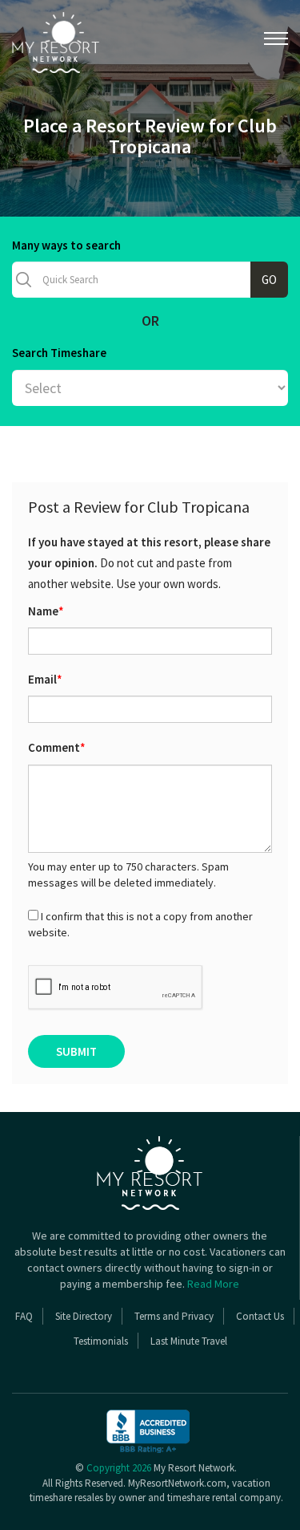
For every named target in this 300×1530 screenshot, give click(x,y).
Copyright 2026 (118, 1468)
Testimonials (101, 1341)
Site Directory (83, 1316)
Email (45, 679)
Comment (57, 747)
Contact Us (260, 1316)
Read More (213, 1283)
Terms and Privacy (174, 1316)
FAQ (24, 1316)
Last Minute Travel (188, 1341)
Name (46, 611)
